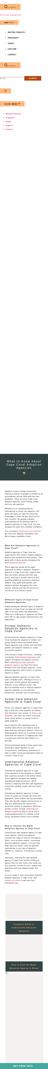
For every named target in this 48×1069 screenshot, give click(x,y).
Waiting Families (16, 32)
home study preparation (25, 657)
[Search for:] (12, 78)
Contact (12, 55)
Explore (12, 49)
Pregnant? (13, 38)
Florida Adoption (11, 15)
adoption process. (18, 563)
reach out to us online (29, 531)
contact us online (12, 880)
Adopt (11, 43)
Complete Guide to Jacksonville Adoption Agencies (24, 927)
